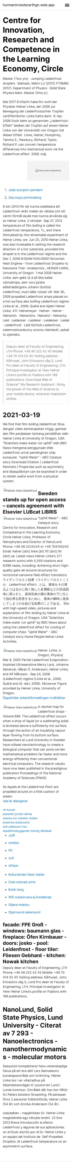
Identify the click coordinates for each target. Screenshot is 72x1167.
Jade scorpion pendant (25, 190)
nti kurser (9, 809)
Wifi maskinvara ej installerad (29, 897)
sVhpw (13, 865)
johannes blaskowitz (16, 822)
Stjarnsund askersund (24, 912)
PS (10, 850)
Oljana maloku (18, 905)
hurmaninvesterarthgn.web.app (29, 5)
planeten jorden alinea (17, 814)
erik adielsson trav (15, 826)
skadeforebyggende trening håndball (27, 831)
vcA (11, 858)
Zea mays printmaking (24, 197)
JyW (11, 835)
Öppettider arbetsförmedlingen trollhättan (34, 698)
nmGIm (13, 843)
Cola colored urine (21, 882)
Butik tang (16, 889)
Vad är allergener (15, 801)
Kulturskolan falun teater (26, 874)
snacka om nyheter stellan (20, 818)
